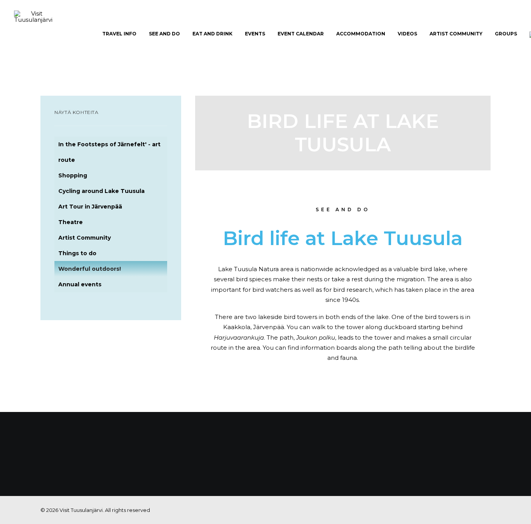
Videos (407, 34)
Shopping (72, 175)
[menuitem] (119, 34)
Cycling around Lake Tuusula (101, 191)
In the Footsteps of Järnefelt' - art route (109, 152)
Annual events (79, 284)
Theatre (70, 222)
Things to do (77, 253)
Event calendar (301, 34)
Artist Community (456, 34)
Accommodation (360, 34)
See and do (164, 34)
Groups (506, 34)
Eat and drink (212, 34)
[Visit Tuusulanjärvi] (33, 34)
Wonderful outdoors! (89, 268)
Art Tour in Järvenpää (90, 206)
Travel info (119, 34)
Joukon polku (315, 337)
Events (255, 34)
